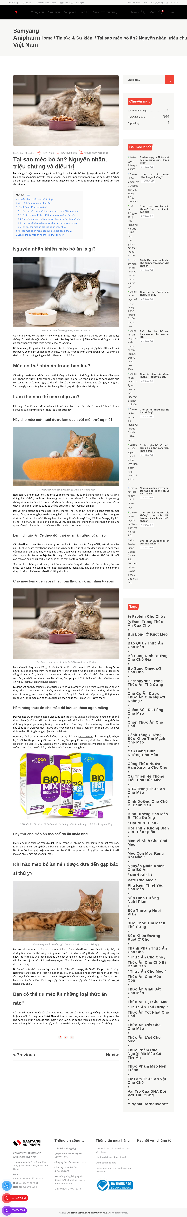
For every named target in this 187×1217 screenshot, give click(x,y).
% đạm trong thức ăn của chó (145, 623)
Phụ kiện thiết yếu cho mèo (145, 887)
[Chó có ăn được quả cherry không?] (133, 309)
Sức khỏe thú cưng (137, 110)
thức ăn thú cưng (148, 1007)
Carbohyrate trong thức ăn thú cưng (145, 682)
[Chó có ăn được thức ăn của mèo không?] (133, 561)
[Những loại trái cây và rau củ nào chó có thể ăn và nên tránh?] (133, 498)
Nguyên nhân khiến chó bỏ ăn (146, 867)
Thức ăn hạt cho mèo (148, 1002)
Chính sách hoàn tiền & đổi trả (111, 1157)
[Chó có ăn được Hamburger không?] (133, 187)
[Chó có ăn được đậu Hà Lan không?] (133, 424)
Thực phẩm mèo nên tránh (147, 1068)
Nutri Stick (140, 875)
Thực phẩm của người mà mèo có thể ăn (144, 1053)
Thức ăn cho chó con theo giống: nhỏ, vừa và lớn (154, 334)
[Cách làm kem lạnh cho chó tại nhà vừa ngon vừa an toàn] (133, 273)
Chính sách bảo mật (106, 1162)
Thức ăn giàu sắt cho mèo (144, 991)
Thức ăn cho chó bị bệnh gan (147, 964)
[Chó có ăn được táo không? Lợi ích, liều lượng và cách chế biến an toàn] (133, 524)
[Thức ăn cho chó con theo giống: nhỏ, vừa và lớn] (133, 350)
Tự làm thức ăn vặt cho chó (147, 1080)
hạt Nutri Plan (143, 823)
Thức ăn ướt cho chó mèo (144, 1026)
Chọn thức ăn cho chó (145, 724)
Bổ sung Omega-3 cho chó (144, 670)
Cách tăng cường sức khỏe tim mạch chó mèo (146, 738)
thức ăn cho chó (146, 957)
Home (46, 38)
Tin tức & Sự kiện (74, 38)
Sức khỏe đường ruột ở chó (144, 937)
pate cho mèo (141, 880)
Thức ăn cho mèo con (144, 978)
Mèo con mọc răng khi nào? (146, 855)
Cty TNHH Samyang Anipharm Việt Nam (87, 1212)
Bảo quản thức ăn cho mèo (145, 645)
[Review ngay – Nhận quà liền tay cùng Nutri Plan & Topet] (133, 163)
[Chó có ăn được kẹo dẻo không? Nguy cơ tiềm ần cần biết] (133, 230)
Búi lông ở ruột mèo (148, 634)
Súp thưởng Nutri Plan (144, 912)
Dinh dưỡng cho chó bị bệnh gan (148, 803)
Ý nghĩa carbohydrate (148, 1104)
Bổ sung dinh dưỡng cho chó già (148, 657)
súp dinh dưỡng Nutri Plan (143, 899)
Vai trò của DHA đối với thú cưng (147, 1093)
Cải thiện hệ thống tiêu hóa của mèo (146, 778)
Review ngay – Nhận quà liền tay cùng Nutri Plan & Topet (154, 160)
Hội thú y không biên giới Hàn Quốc (148, 830)
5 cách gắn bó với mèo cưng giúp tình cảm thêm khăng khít (154, 448)
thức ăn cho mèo (146, 971)
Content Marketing (25, 153)
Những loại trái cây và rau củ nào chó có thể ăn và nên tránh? (154, 491)
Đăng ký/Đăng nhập (159, 2)
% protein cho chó (145, 616)
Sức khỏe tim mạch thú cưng (146, 925)
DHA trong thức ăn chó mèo (146, 790)
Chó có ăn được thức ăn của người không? (146, 697)
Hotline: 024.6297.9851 (138, 2)
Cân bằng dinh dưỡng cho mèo (143, 753)
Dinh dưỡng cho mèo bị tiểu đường (148, 816)
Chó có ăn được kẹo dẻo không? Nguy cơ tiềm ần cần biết (154, 209)
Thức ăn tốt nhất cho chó (148, 1014)
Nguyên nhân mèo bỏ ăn (96, 152)
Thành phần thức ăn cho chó (147, 950)
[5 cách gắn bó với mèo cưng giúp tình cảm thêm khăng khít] (133, 464)
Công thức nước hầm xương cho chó (147, 765)
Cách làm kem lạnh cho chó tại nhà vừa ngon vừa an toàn (154, 263)
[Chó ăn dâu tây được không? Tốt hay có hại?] (133, 389)
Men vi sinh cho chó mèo (147, 842)
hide (28, 195)
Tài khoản (174, 2)
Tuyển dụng (134, 123)
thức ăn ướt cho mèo (144, 1039)
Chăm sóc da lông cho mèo (145, 711)
